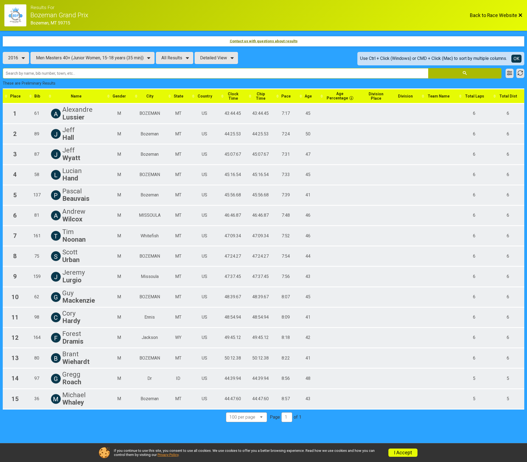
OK (516, 58)
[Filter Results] (510, 73)
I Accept (403, 452)
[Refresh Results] (520, 73)
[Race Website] (17, 15)
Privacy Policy (168, 455)
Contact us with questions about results (264, 41)
